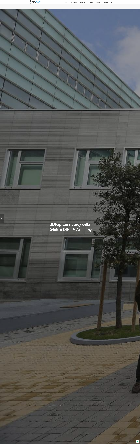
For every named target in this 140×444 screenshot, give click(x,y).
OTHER (106, 2)
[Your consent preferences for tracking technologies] (137, 441)
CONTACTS (98, 2)
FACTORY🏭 (74, 2)
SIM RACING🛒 (83, 2)
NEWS (91, 2)
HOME (66, 2)
